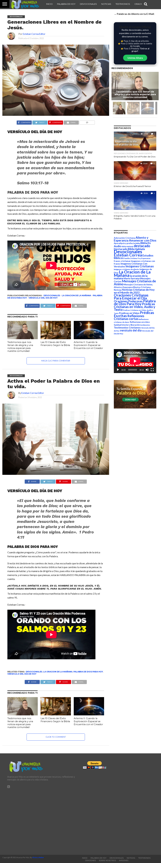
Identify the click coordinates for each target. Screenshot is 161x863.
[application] (135, 361)
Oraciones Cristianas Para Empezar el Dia (131, 296)
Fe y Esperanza (144, 258)
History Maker (38, 857)
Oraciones (140, 4)
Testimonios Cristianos (127, 327)
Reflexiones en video (140, 322)
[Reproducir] (117, 369)
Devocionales (88, 4)
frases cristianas (122, 261)
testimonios (145, 325)
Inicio (49, 4)
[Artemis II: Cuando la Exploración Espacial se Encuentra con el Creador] (89, 338)
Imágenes (123, 860)
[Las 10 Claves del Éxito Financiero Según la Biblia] (56, 338)
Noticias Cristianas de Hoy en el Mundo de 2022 (134, 291)
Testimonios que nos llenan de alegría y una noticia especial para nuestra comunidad (20, 346)
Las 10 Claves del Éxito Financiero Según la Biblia (55, 344)
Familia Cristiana (130, 258)
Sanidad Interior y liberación (127, 325)
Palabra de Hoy (66, 4)
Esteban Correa (128, 255)
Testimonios (123, 4)
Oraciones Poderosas (128, 301)
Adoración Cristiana (124, 238)
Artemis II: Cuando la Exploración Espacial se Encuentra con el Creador (88, 345)
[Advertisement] (42, 820)
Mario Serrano (132, 278)
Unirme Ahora (135, 57)
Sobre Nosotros (107, 860)
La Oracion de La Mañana (76, 295)
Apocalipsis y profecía (124, 243)
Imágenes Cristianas (139, 266)
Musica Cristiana (142, 287)
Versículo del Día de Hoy (43, 298)
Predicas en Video (129, 312)
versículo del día (131, 330)
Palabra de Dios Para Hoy (88, 671)
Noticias (106, 4)
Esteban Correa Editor (34, 34)
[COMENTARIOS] (87, 121)
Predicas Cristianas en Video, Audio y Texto (134, 307)
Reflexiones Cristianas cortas (129, 317)
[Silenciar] (147, 369)
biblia (137, 243)
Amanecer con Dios (142, 240)
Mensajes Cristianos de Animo (135, 282)
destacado (142, 246)
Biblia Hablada (127, 246)
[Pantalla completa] (152, 369)
